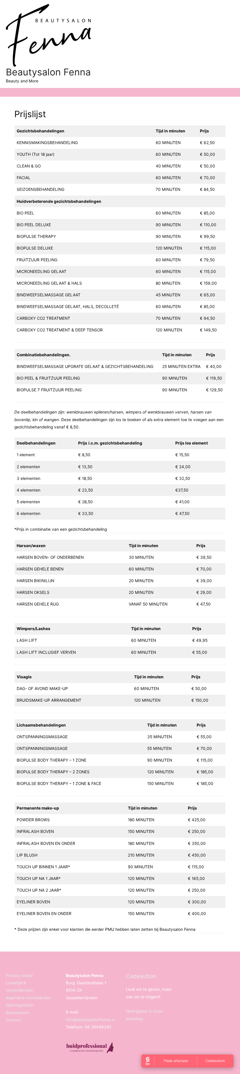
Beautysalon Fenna (48, 72)
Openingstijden (20, 1005)
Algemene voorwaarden (28, 997)
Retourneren (17, 1012)
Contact (13, 1020)
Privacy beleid (19, 975)
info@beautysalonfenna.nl (90, 1019)
